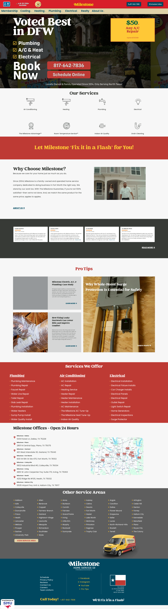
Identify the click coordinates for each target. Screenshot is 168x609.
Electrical (71, 11)
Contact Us (45, 585)
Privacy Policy (46, 580)
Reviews (44, 582)
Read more (78, 240)
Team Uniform (46, 590)
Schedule (44, 577)
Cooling (25, 11)
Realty (85, 11)
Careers (44, 587)
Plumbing (55, 11)
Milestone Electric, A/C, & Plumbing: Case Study (64, 283)
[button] (155, 4)
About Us (97, 11)
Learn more (71, 303)
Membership (9, 11)
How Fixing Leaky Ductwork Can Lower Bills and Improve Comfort (62, 322)
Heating (39, 11)
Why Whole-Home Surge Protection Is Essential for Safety (114, 287)
